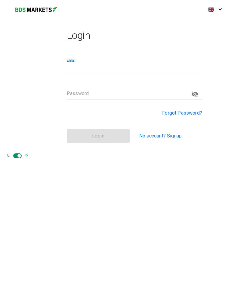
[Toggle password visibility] (195, 94)
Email (71, 60)
